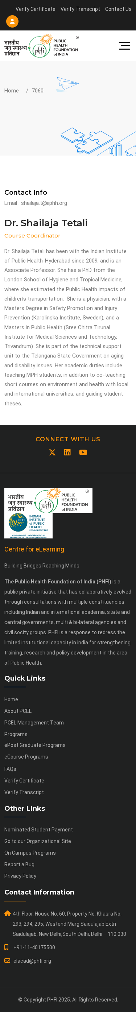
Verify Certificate (35, 9)
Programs (16, 734)
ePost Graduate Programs (35, 745)
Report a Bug (19, 864)
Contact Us (118, 9)
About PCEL (18, 711)
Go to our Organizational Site (37, 841)
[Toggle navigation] (121, 45)
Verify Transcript (80, 9)
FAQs (10, 769)
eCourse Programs (26, 757)
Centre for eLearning (34, 549)
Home (11, 90)
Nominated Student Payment (38, 830)
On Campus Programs (30, 853)
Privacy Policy (20, 876)
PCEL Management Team (34, 723)
